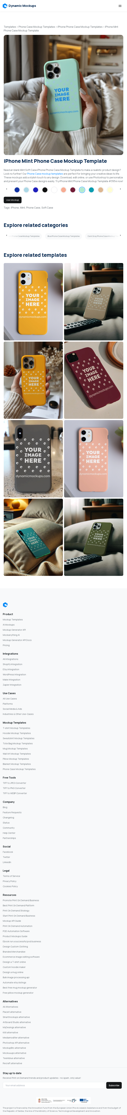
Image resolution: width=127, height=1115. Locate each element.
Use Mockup (12, 199)
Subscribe (114, 1085)
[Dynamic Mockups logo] (5, 604)
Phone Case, (33, 207)
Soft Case (47, 207)
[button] (19, 5)
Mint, (23, 207)
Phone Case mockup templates (45, 173)
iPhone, (15, 207)
